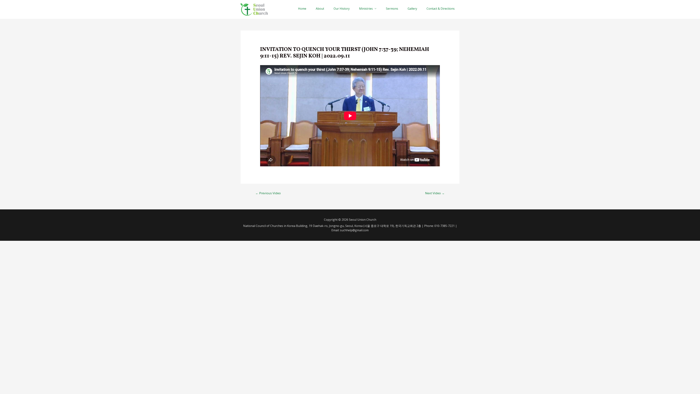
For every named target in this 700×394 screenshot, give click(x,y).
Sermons (392, 9)
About (320, 9)
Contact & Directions (441, 9)
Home (302, 9)
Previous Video (268, 193)
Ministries (366, 9)
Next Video (435, 193)
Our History (342, 9)
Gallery (412, 9)
